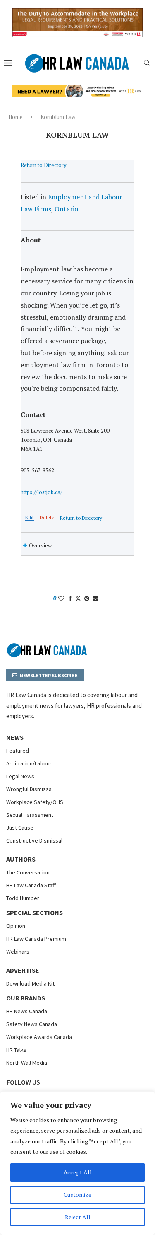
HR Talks (16, 1050)
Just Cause (19, 828)
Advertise (22, 970)
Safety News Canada (31, 1024)
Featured (17, 750)
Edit (29, 518)
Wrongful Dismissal (29, 789)
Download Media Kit (30, 983)
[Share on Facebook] (70, 598)
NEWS (15, 737)
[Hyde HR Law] (77, 89)
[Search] (147, 64)
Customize (77, 1195)
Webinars (17, 951)
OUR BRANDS (25, 998)
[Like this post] (61, 598)
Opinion (15, 926)
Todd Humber (22, 898)
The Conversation (28, 872)
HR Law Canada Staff (31, 885)
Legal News (20, 776)
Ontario (66, 208)
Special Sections (34, 912)
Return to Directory (44, 165)
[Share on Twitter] (78, 598)
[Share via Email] (95, 598)
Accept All (78, 1172)
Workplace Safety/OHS (34, 802)
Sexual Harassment (29, 815)
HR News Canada (26, 1011)
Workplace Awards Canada (39, 1037)
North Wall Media (26, 1062)
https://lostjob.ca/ (41, 492)
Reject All (78, 1217)
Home (15, 117)
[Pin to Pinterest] (86, 598)
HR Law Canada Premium (36, 939)
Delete (47, 518)
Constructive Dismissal (34, 840)
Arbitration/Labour (29, 763)
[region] (77, 1163)
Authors (21, 859)
